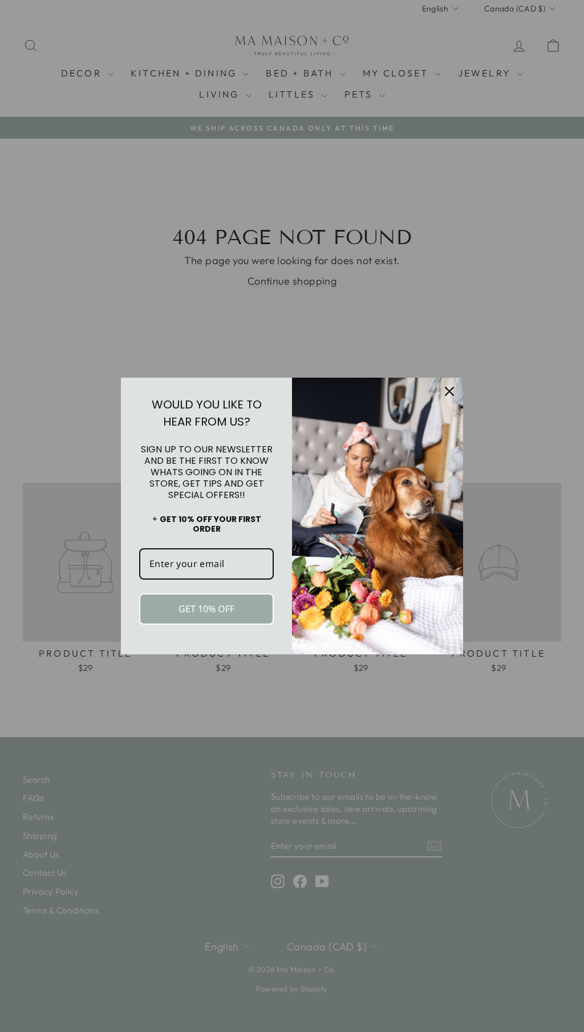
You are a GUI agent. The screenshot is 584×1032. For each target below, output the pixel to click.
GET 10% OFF (206, 608)
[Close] (449, 391)
